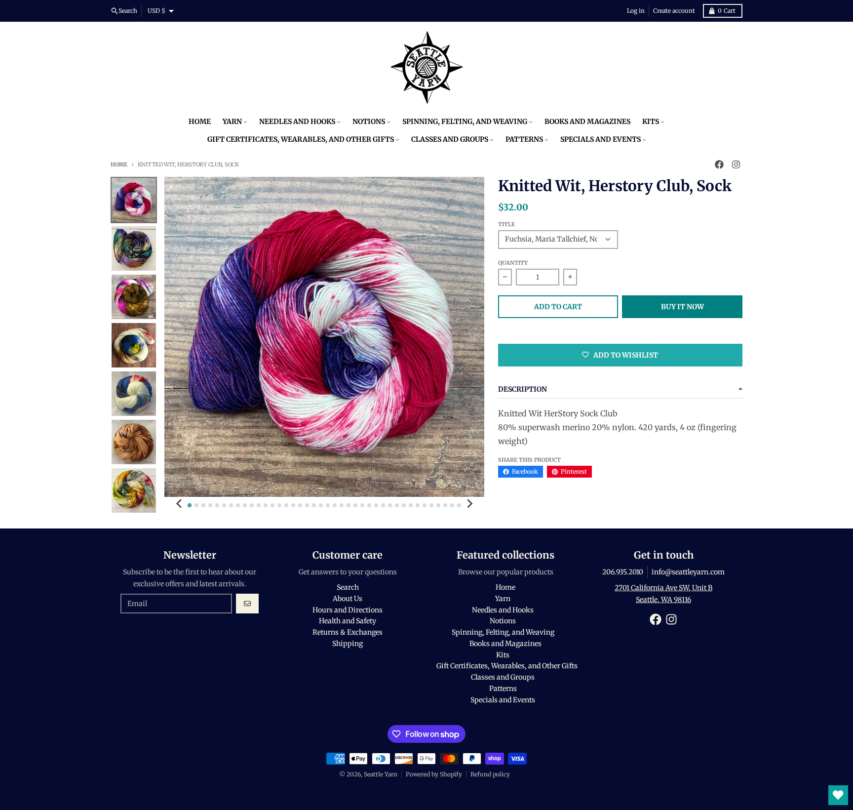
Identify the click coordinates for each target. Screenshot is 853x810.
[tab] (190, 505)
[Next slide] (469, 504)
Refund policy (490, 774)
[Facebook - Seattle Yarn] (719, 164)
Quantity (513, 262)
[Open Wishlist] (838, 795)
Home (119, 164)
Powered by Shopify (434, 774)
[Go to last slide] (179, 504)
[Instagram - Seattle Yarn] (736, 164)
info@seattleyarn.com (688, 571)
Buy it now (682, 306)
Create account (674, 10)
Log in (636, 10)
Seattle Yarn (380, 774)
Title (506, 224)
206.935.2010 (622, 571)
